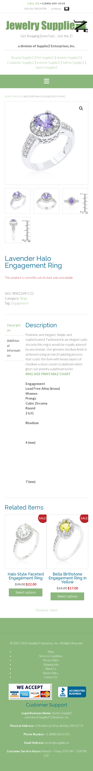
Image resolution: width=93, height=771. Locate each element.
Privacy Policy (51, 660)
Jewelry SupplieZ (68, 57)
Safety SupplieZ (73, 62)
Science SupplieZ (48, 62)
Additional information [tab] (13, 348)
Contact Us (51, 677)
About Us (50, 668)
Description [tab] (13, 327)
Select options (26, 592)
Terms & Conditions (51, 656)
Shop (51, 651)
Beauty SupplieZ (22, 57)
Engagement (20, 303)
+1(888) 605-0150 (52, 3)
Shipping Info (50, 664)
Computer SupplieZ (20, 62)
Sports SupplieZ (47, 67)
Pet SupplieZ (45, 57)
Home (8, 96)
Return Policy (50, 673)
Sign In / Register (35, 8)
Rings (17, 96)
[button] (46, 81)
